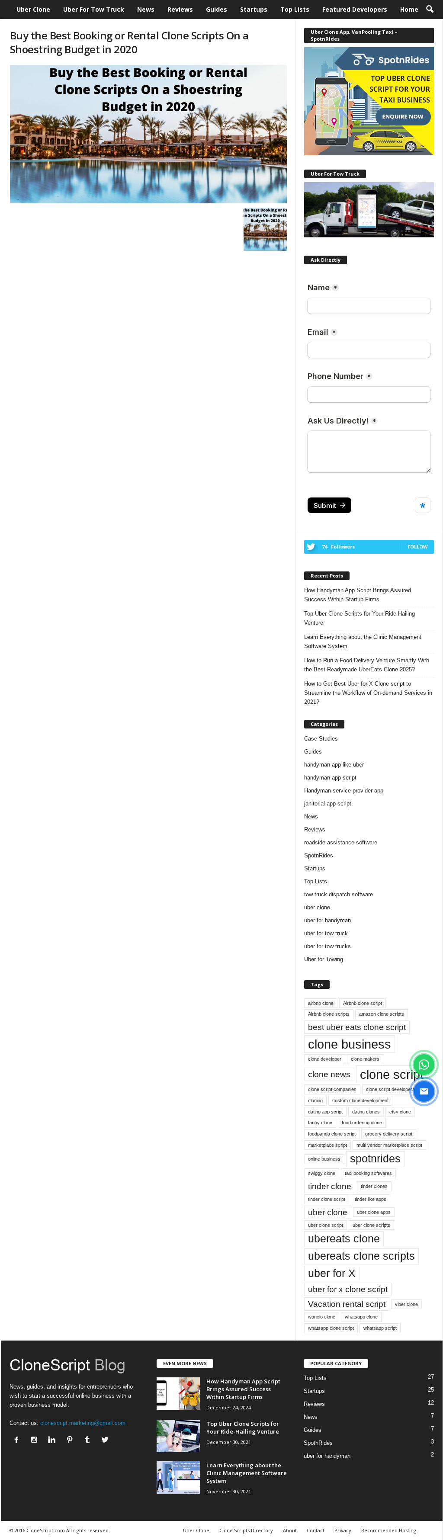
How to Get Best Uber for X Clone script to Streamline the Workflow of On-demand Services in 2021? (368, 692)
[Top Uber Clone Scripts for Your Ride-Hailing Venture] (178, 1436)
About (290, 1530)
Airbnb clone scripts (329, 1014)
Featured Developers (354, 9)
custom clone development (360, 1100)
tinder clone (329, 1186)
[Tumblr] (89, 1440)
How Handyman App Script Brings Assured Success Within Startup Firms (357, 595)
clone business (349, 1044)
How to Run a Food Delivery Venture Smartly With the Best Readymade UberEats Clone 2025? (366, 665)
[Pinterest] (71, 1440)
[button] (429, 9)
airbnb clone (321, 1003)
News (145, 9)
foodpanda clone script (332, 1133)
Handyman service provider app (343, 790)
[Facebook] (18, 1440)
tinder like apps (370, 1199)
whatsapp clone (361, 1316)
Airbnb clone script (362, 1003)
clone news (329, 1074)
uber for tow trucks (327, 946)
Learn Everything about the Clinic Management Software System (362, 641)
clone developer (324, 1059)
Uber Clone (33, 9)
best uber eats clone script (357, 1027)
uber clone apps (374, 1212)
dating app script (325, 1111)
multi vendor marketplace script (389, 1145)
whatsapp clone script (331, 1328)
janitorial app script (327, 803)
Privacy (342, 1530)
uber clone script (325, 1225)
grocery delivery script (388, 1133)
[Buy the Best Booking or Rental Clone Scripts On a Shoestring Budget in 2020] (148, 134)
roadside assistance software (340, 842)
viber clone (406, 1304)
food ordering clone (362, 1122)
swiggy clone (321, 1173)
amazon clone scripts (381, 1014)
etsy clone (400, 1111)
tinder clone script (326, 1199)
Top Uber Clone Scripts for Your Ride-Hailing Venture (359, 618)
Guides (216, 9)
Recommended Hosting (388, 1530)
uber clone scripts (371, 1225)
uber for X (332, 1273)
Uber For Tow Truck (93, 9)
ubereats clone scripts (361, 1256)
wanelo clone (321, 1316)
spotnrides (375, 1159)
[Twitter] (106, 1440)
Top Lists (294, 9)
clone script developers (390, 1089)
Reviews (180, 9)
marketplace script (327, 1145)
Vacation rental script (346, 1304)
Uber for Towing (323, 959)
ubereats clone (344, 1239)
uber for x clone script (348, 1289)
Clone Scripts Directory (246, 1530)
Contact (315, 1530)
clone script (392, 1074)
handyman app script (330, 777)
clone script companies (332, 1089)
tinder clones (374, 1186)
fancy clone (320, 1122)
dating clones (366, 1111)
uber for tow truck (326, 933)
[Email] (424, 1091)
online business (324, 1158)
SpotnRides (318, 855)
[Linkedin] (54, 1440)
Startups (253, 9)
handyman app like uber (334, 764)
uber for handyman (327, 920)
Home (409, 9)
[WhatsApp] (424, 1064)
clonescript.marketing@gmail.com (82, 1423)
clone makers (365, 1059)
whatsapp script (380, 1328)
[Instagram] (36, 1440)
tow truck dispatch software (338, 894)
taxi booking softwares (368, 1173)
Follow (418, 546)
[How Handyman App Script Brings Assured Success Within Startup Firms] (178, 1393)
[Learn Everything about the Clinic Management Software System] (178, 1477)
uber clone (317, 907)
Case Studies (321, 738)
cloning (315, 1100)
